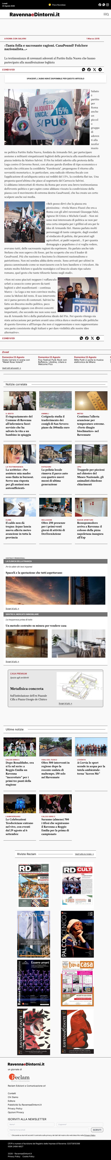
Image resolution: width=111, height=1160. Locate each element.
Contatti (12, 1093)
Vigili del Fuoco (49, 760)
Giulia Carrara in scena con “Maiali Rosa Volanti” (16, 361)
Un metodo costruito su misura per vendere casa (36, 625)
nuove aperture (85, 520)
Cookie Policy (28, 1156)
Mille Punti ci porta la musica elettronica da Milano (88, 361)
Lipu (79, 467)
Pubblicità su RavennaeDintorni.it (25, 1104)
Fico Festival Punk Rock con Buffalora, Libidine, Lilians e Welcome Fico (52, 362)
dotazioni (46, 467)
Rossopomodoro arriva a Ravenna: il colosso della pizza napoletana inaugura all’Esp (90, 530)
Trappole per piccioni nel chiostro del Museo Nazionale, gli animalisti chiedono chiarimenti (91, 477)
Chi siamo (13, 1097)
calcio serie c (12, 760)
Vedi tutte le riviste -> (84, 854)
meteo (80, 414)
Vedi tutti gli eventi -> (11, 368)
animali (45, 414)
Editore (11, 1101)
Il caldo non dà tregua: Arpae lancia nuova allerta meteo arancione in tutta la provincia (18, 530)
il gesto (10, 414)
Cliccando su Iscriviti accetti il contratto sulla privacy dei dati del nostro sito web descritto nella (53, 1135)
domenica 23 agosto (13, 357)
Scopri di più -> (12, 608)
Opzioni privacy (16, 1112)
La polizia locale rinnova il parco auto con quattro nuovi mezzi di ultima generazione (54, 477)
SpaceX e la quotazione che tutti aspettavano (34, 572)
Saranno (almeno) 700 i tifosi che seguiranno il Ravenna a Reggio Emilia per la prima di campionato (55, 827)
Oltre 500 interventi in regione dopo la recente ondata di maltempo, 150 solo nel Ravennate (55, 770)
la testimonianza (14, 467)
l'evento (81, 760)
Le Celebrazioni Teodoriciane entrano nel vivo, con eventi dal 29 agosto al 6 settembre (19, 827)
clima (8, 520)
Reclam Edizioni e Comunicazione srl (27, 1085)
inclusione (46, 520)
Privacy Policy (15, 1108)
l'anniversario (13, 816)
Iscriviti (97, 1130)
